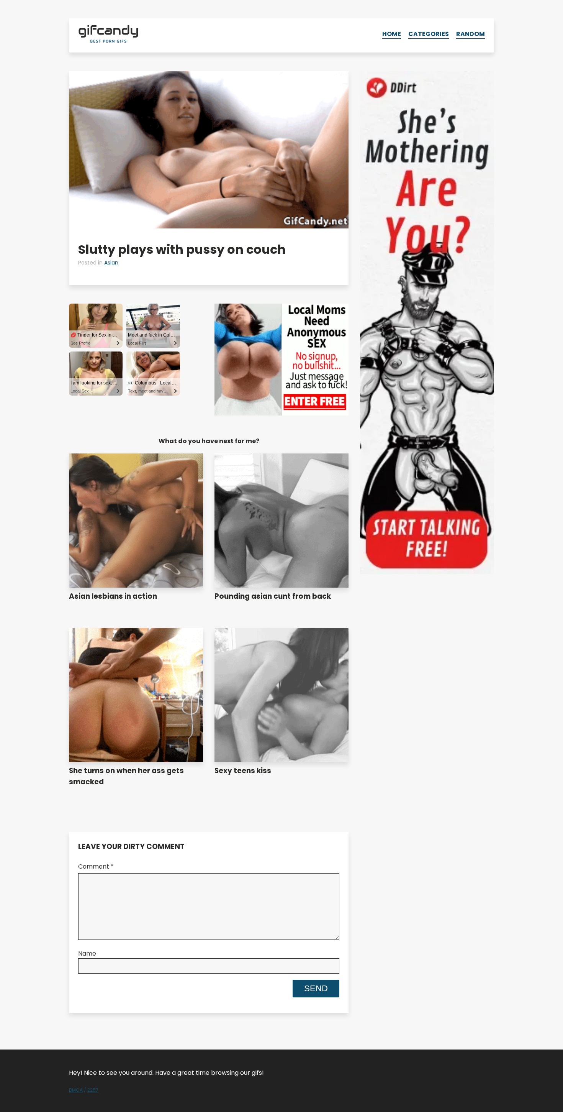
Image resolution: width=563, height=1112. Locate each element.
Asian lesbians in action (113, 596)
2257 (92, 1090)
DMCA (76, 1090)
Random (470, 34)
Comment (96, 866)
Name (87, 953)
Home (391, 34)
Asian (111, 262)
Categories (428, 34)
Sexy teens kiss (242, 770)
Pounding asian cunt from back (272, 596)
